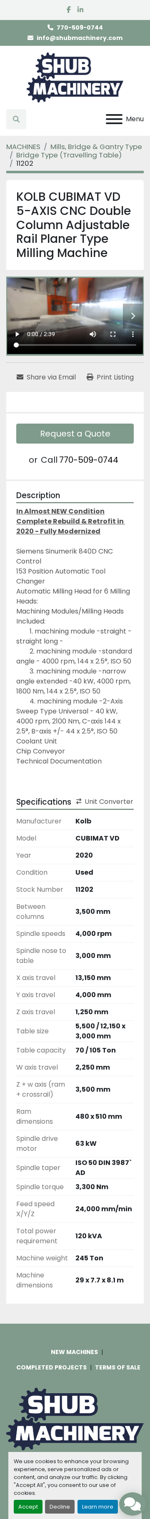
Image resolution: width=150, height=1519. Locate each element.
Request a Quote (75, 433)
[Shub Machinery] (75, 1418)
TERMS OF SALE (117, 1367)
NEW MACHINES (74, 1352)
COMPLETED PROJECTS (51, 1367)
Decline (60, 1506)
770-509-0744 (80, 27)
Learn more (97, 1506)
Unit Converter (109, 801)
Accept (28, 1506)
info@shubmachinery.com (79, 38)
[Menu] (114, 119)
